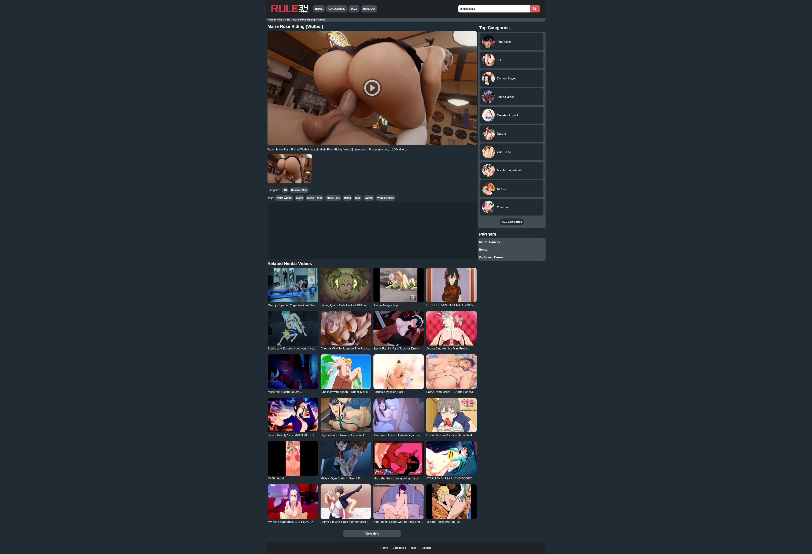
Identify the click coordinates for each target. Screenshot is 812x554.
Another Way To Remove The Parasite (346, 348)
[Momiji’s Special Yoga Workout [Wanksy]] (293, 285)
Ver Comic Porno (491, 257)
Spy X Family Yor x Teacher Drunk (396, 348)
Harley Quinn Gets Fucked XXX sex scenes (350, 305)
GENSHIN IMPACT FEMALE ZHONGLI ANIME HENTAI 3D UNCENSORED (476, 305)
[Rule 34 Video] (290, 12)
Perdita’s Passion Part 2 (389, 391)
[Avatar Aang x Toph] (398, 285)
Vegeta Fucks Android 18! (443, 521)
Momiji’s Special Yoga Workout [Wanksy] (295, 305)
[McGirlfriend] (293, 458)
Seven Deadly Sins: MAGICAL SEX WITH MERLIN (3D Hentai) (309, 435)
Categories (336, 8)
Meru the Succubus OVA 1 (285, 391)
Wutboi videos (385, 197)
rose (358, 197)
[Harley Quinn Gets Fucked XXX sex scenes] (346, 285)
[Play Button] (372, 88)
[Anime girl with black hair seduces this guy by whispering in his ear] (346, 501)
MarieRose (333, 197)
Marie (299, 197)
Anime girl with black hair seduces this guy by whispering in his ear (365, 521)
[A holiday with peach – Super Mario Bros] (346, 371)
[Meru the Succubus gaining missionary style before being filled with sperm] (398, 458)
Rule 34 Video (275, 19)
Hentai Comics (489, 242)
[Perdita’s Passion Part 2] (398, 371)
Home (319, 8)
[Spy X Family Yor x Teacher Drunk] (398, 328)
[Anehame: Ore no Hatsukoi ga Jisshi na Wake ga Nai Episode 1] (398, 415)
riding (347, 197)
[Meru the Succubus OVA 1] (293, 371)
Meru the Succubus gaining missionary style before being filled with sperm (422, 478)
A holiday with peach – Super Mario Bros (348, 391)
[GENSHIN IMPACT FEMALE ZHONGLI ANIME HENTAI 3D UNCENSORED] (451, 285)
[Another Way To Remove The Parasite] (346, 328)
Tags (354, 8)
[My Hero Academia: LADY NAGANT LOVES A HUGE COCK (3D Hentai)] (293, 501)
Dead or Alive (299, 190)
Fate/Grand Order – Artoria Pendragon (452, 391)
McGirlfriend (276, 478)
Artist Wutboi (284, 197)
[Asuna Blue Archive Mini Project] (451, 328)
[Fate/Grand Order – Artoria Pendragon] (451, 371)
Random (369, 8)
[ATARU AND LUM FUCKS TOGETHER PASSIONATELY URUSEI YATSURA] (451, 458)
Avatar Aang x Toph (386, 305)
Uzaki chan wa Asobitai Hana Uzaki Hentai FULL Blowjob (464, 435)
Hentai (483, 249)
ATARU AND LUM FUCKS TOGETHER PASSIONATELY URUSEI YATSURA (476, 478)
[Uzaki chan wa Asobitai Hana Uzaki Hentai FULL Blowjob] (451, 415)
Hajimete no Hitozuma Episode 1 (342, 435)
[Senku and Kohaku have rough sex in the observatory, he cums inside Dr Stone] (293, 328)
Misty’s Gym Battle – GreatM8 (341, 478)
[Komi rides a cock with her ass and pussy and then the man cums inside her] (398, 501)
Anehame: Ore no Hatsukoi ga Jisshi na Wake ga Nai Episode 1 (415, 435)
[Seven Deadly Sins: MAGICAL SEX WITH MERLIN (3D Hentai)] (293, 415)
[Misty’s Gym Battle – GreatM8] (346, 458)
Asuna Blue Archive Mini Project (447, 348)
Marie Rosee (314, 197)
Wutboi (369, 197)
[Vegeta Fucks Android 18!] (451, 501)
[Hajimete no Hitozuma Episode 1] (346, 415)
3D (288, 19)
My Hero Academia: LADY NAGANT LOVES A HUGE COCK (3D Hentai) (315, 521)
